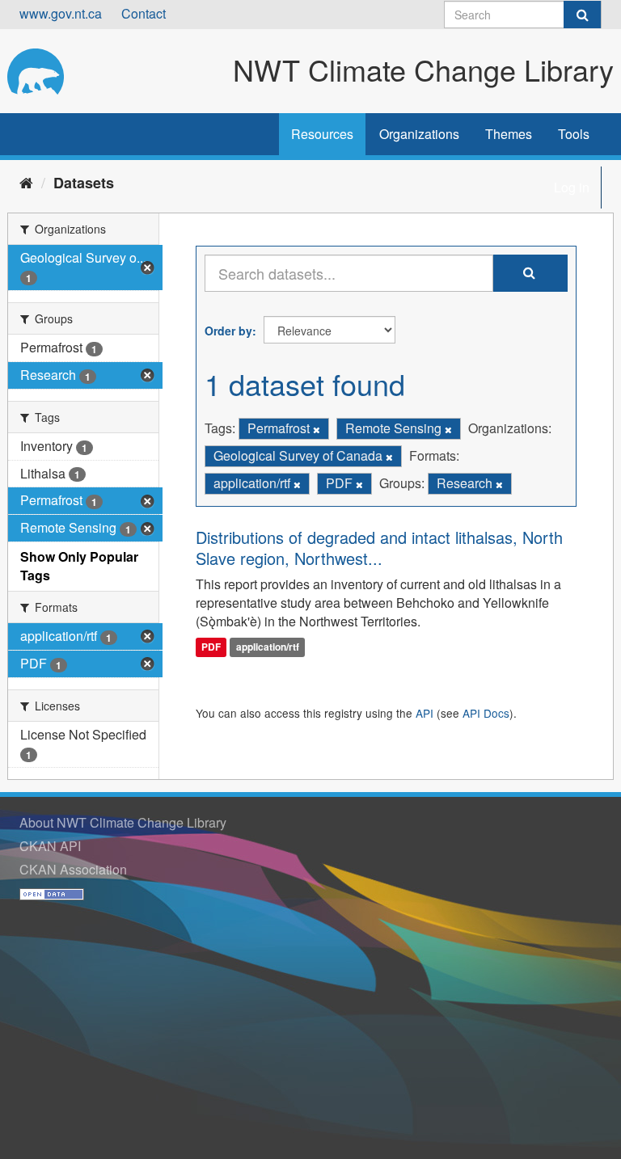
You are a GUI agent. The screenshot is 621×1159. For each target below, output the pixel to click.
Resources (322, 133)
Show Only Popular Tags (79, 565)
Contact (143, 13)
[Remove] (316, 429)
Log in (571, 187)
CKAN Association (73, 869)
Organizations (419, 133)
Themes (508, 133)
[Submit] (582, 14)
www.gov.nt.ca (60, 13)
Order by (228, 330)
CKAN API (50, 846)
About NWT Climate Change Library (122, 822)
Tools (573, 133)
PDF (211, 646)
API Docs (486, 713)
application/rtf (267, 646)
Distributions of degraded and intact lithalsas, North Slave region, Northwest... (379, 547)
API (424, 713)
